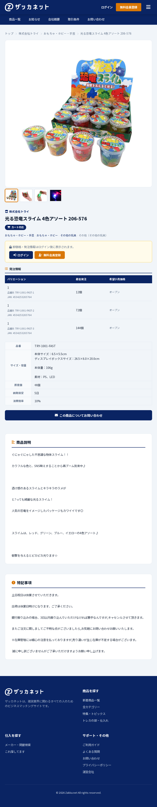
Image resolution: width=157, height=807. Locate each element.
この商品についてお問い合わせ (80, 415)
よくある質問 (91, 751)
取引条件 (73, 19)
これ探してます (15, 751)
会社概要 (54, 19)
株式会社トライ (29, 33)
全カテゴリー (91, 707)
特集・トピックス (94, 713)
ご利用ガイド (91, 745)
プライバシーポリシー (97, 765)
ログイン (107, 7)
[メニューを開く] (148, 7)
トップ (9, 33)
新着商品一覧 (91, 700)
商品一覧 (14, 19)
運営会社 (88, 772)
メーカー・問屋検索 (18, 745)
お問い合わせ (96, 19)
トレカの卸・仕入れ (95, 720)
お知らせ (34, 19)
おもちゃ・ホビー (47, 235)
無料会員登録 (128, 7)
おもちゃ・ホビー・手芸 (59, 33)
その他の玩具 (68, 235)
